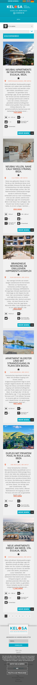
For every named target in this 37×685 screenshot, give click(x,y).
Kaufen (18, 652)
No (17, 668)
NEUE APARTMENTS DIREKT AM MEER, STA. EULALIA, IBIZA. (18, 548)
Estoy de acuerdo (17, 664)
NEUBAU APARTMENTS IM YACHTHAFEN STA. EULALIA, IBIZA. (18, 72)
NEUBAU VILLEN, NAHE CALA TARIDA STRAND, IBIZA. (18, 169)
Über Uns (18, 650)
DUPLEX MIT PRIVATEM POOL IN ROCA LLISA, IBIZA (18, 455)
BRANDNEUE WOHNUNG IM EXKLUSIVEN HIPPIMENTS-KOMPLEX (18, 267)
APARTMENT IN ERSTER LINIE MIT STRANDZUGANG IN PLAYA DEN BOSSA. (18, 362)
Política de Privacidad (17, 673)
